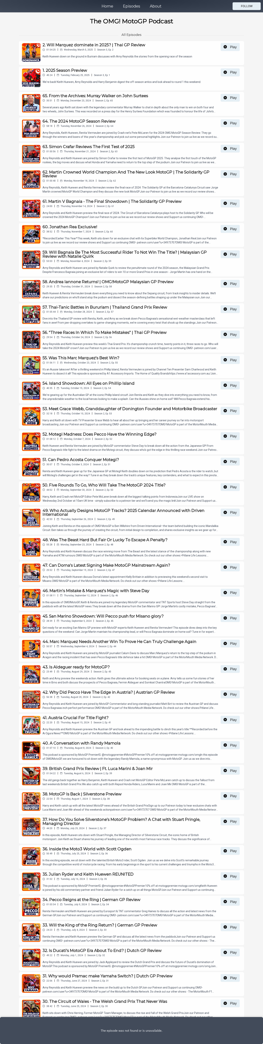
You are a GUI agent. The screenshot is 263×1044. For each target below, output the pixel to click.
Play (233, 47)
